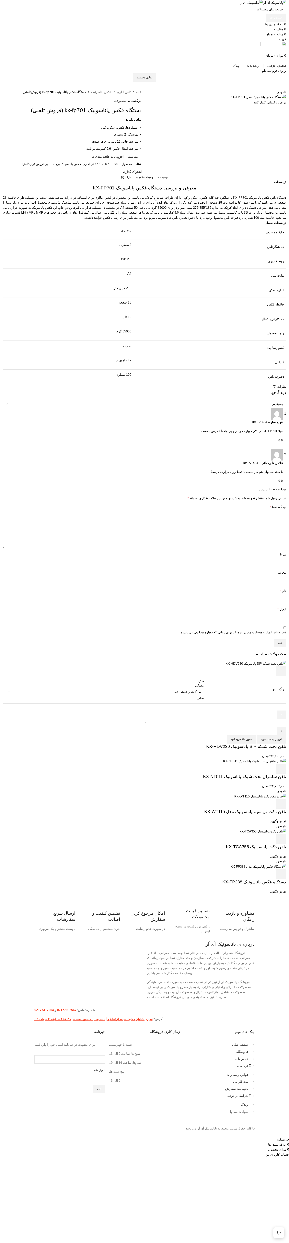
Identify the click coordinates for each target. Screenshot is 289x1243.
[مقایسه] (260, 671)
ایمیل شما (98, 1070)
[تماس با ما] (278, 1232)
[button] (281, 769)
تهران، (148, 1019)
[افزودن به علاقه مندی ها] (249, 671)
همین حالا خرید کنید (241, 739)
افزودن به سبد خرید (271, 739)
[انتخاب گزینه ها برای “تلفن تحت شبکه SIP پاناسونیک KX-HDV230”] (281, 671)
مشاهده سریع (270, 671)
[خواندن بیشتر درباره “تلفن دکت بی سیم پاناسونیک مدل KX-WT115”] (281, 804)
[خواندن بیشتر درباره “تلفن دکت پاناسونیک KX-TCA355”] (281, 839)
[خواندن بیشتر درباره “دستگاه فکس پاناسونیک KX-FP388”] (281, 874)
